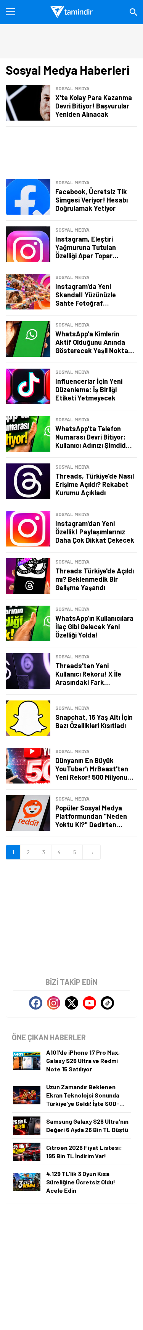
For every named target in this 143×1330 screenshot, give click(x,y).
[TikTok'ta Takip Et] (107, 1003)
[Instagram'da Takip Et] (53, 1003)
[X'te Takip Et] (71, 1003)
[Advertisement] (71, 149)
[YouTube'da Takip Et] (89, 1003)
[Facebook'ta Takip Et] (35, 1003)
